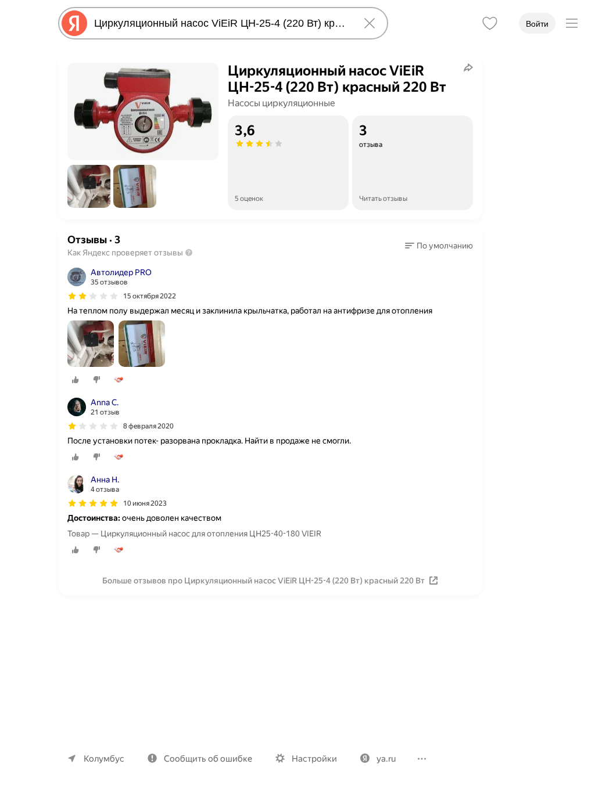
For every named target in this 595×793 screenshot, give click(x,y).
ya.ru (386, 759)
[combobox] (220, 23)
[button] (88, 186)
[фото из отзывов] (90, 344)
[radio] (75, 379)
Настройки (314, 759)
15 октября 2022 (149, 296)
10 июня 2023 (145, 503)
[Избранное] (490, 23)
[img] (93, 296)
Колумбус (104, 759)
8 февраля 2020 (148, 426)
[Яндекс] (74, 23)
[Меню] (571, 23)
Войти (537, 23)
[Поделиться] (468, 67)
